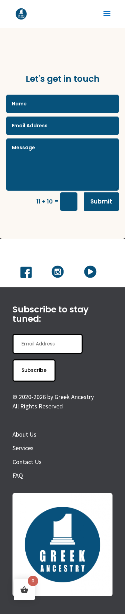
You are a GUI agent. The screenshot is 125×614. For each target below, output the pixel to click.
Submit (101, 201)
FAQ (17, 475)
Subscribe (34, 370)
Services (23, 448)
